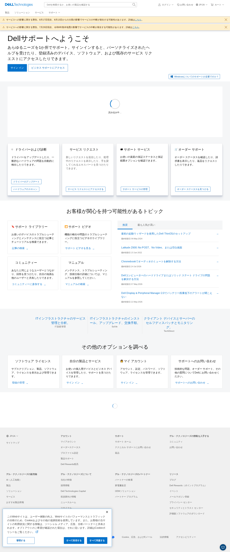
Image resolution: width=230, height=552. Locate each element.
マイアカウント (68, 441)
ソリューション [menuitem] (22, 12)
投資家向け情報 (68, 496)
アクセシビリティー (186, 537)
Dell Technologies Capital (73, 491)
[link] (185, 4)
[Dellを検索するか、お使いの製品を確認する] (134, 4)
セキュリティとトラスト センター (186, 508)
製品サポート (67, 458)
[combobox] (90, 4)
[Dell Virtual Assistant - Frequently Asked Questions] (223, 547)
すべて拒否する (74, 540)
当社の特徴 (66, 480)
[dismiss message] (226, 20)
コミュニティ (176, 441)
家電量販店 (120, 485)
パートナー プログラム (126, 496)
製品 (8, 485)
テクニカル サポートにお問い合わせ (133, 447)
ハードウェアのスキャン (25, 189)
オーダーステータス (71, 447)
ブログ (172, 480)
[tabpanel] (170, 268)
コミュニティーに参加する (27, 284)
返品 (117, 453)
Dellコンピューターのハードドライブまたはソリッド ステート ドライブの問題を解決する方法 (165, 277)
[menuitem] (54, 12)
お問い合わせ (176, 447)
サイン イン (73, 382)
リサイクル (66, 508)
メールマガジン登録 (179, 496)
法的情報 (164, 537)
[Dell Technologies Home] (19, 4)
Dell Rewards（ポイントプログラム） (188, 485)
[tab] (125, 225)
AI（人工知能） (14, 480)
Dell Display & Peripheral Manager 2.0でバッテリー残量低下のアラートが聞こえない (166, 295)
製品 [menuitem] (7, 12)
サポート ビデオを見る (78, 248)
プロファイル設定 (69, 453)
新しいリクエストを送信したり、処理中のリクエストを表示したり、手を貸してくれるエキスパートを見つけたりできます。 (87, 163)
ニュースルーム (68, 502)
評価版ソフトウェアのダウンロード (187, 513)
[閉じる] (107, 512)
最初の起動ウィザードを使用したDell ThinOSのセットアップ (156, 233)
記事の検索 (18, 248)
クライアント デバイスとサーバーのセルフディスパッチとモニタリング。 (169, 323)
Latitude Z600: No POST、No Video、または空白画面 (151, 247)
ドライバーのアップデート (26, 181)
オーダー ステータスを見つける (193, 189)
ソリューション (14, 491)
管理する (20, 540)
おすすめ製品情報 (15, 502)
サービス (10, 496)
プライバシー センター (180, 502)
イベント (173, 491)
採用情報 (65, 485)
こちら (138, 19)
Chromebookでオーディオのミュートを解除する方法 (151, 261)
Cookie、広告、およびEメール (137, 537)
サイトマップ (12, 442)
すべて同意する (97, 540)
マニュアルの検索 (75, 284)
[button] (166, 4)
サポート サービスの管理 (135, 189)
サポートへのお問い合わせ (190, 382)
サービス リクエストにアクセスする (86, 189)
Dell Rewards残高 (69, 464)
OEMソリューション (125, 491)
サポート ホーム (123, 441)
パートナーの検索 (124, 480)
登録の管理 (18, 382)
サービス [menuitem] (39, 12)
